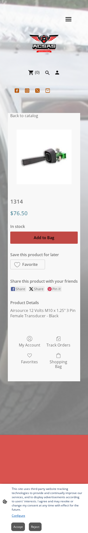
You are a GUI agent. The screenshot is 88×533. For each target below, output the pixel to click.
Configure (18, 516)
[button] (47, 73)
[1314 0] (44, 157)
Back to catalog (24, 115)
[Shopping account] (57, 72)
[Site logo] (44, 44)
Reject (35, 527)
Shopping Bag (58, 364)
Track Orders (58, 344)
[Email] (47, 90)
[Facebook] (17, 90)
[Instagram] (27, 90)
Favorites (29, 361)
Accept (18, 527)
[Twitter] (37, 90)
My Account (29, 344)
